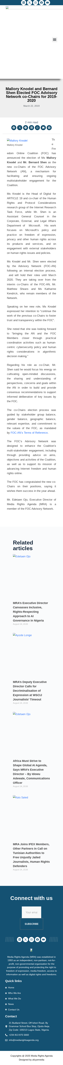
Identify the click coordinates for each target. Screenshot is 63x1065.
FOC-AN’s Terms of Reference (29, 432)
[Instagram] (35, 2)
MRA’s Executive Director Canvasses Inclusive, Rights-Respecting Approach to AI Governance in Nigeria (30, 611)
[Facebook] (41, 2)
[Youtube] (47, 2)
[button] (54, 39)
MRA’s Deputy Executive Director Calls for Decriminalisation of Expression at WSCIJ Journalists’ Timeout (30, 690)
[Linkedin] (23, 2)
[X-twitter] (29, 2)
